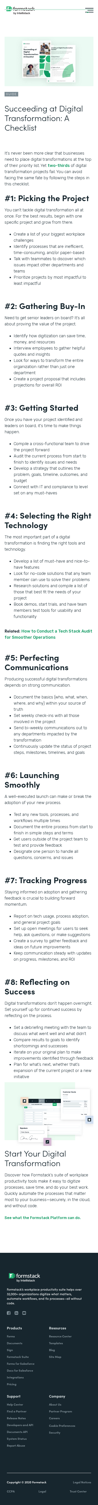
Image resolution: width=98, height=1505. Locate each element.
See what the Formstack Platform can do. (43, 1218)
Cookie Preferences (62, 1425)
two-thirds (59, 165)
